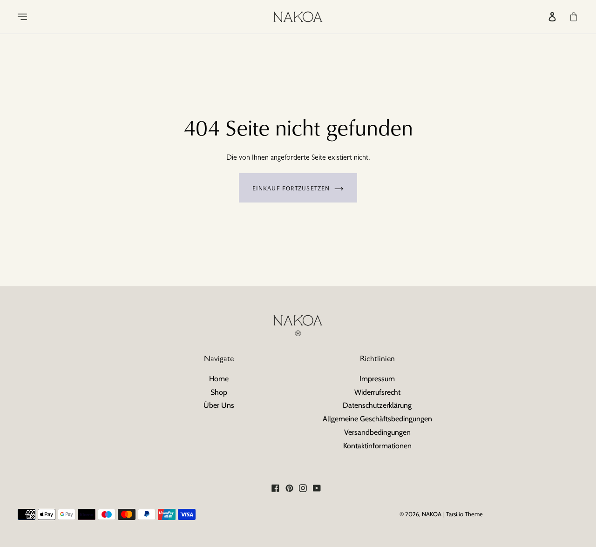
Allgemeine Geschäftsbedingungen (377, 418)
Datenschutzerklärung (377, 405)
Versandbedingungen (377, 432)
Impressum (377, 378)
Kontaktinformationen (377, 445)
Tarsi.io (454, 514)
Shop (218, 392)
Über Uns (218, 405)
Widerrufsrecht (377, 392)
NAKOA (431, 514)
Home (219, 378)
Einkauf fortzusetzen (291, 188)
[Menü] (16, 16)
